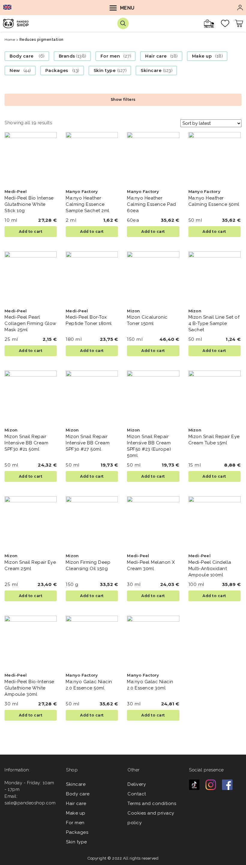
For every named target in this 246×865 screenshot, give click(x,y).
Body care (22, 56)
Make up (202, 56)
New (15, 70)
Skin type (105, 70)
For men (110, 56)
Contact (137, 794)
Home (9, 40)
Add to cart (31, 231)
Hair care (156, 56)
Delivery (137, 784)
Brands (67, 56)
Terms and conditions (152, 803)
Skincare (151, 70)
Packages (56, 70)
